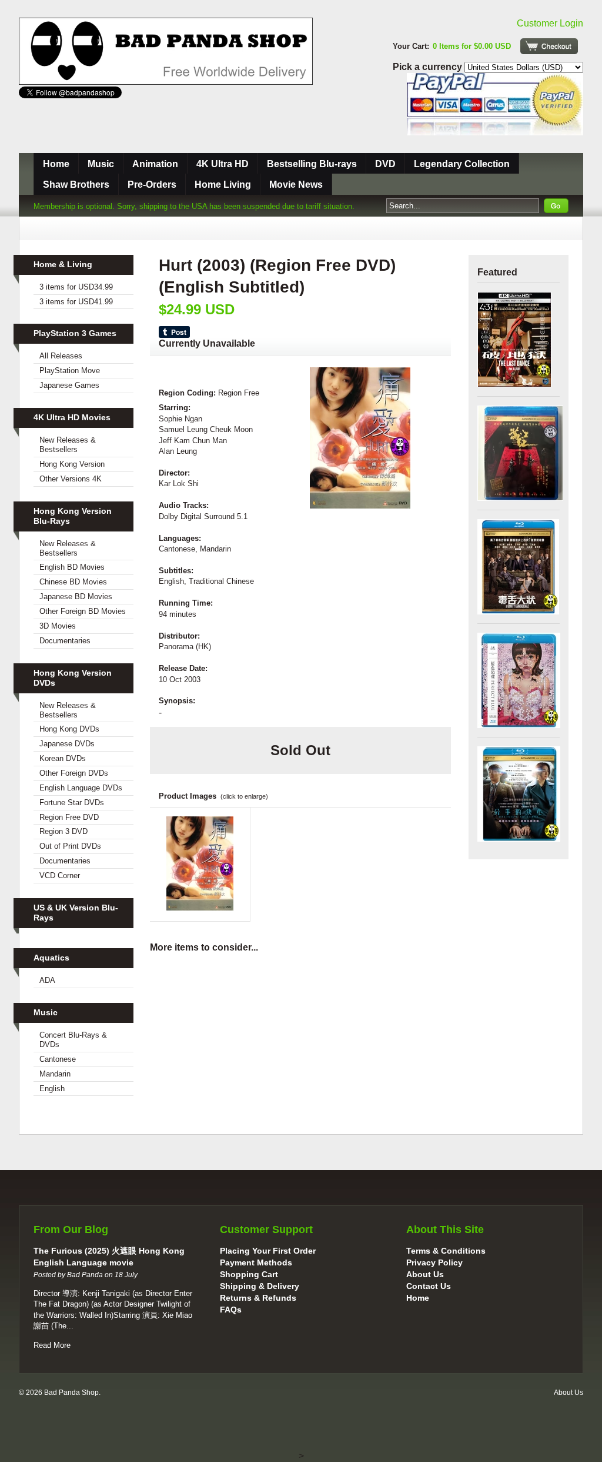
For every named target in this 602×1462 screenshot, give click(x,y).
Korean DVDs (62, 758)
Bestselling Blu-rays (312, 164)
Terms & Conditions (446, 1250)
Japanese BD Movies (75, 596)
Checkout (549, 46)
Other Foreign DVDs (73, 773)
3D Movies (57, 626)
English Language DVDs (80, 787)
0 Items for (472, 46)
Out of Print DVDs (70, 846)
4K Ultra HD (222, 164)
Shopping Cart (249, 1274)
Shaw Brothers (76, 185)
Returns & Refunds (258, 1297)
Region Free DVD (69, 817)
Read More (52, 1345)
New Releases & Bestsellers (67, 445)
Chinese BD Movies (73, 581)
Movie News (296, 185)
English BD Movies (72, 567)
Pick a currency (428, 67)
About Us (425, 1274)
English (52, 1088)
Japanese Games (69, 385)
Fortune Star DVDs (71, 802)
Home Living (223, 185)
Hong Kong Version (72, 464)
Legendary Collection (462, 164)
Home (56, 164)
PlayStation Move (69, 370)
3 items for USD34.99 (76, 287)
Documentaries (65, 640)
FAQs (231, 1309)
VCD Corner (59, 875)
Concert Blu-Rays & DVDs (73, 1040)
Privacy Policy (434, 1262)
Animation (155, 164)
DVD (385, 164)
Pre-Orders (152, 185)
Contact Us (428, 1286)
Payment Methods (256, 1262)
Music (101, 164)
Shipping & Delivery (259, 1286)
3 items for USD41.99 (76, 301)
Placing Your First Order (268, 1250)
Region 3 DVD (63, 831)
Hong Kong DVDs (69, 729)
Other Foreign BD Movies (82, 611)
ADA (47, 980)
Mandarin (55, 1073)
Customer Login (550, 23)
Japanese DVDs (67, 743)
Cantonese (57, 1059)
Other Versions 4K (70, 478)
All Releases (60, 355)
